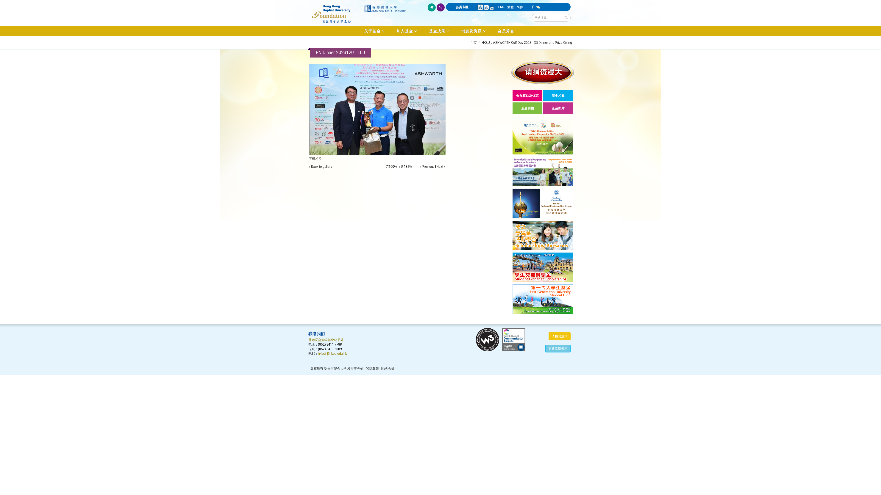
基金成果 (437, 31)
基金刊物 (527, 108)
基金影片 (558, 108)
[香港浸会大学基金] (336, 11)
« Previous (427, 166)
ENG (501, 7)
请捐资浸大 (560, 336)
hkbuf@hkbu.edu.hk (332, 353)
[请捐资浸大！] (542, 72)
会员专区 (462, 7)
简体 (520, 7)
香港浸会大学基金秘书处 (326, 340)
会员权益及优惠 (527, 95)
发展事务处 (355, 368)
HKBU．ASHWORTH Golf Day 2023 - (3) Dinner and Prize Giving (527, 42)
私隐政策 (372, 368)
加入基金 (405, 31)
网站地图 (387, 368)
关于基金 (372, 31)
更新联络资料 (558, 348)
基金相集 (558, 95)
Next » (441, 166)
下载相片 (315, 158)
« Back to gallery (320, 166)
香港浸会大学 (337, 368)
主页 (473, 42)
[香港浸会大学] (385, 8)
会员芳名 (506, 31)
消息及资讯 (471, 31)
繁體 (510, 7)
